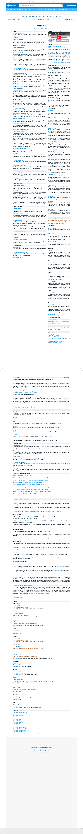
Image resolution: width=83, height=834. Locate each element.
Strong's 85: (16, 617)
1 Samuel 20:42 (51, 174)
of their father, (66, 53)
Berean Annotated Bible (18, 101)
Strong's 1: (15, 650)
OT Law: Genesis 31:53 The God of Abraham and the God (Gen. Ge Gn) (28, 734)
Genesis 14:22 (51, 275)
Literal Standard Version (18, 185)
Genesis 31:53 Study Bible (19, 726)
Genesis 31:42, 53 (60, 564)
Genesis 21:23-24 (52, 117)
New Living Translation (18, 39)
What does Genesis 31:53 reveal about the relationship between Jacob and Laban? (33, 491)
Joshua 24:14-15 (51, 158)
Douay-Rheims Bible (17, 208)
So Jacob (59, 55)
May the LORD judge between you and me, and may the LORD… (26, 390)
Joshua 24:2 (50, 85)
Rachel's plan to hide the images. (56, 341)
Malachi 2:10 (51, 538)
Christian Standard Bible (18, 108)
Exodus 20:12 (51, 151)
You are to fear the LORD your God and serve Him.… (24, 405)
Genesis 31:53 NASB (18, 722)
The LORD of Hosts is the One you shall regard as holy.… (24, 406)
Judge (65, 321)
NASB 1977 (15, 83)
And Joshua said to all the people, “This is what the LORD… (25, 392)
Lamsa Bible (16, 233)
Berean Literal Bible (17, 58)
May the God (61, 52)
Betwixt (53, 321)
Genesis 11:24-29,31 (52, 228)
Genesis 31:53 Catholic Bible (19, 731)
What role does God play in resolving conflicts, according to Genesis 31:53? (31, 480)
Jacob (62, 321)
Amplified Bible (16, 93)
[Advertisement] (41, 367)
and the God (51, 53)
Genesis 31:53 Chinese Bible (19, 728)
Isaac (59, 321)
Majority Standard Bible (18, 173)
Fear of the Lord (16, 456)
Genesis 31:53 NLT (17, 719)
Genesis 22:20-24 (52, 241)
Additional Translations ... (18, 257)
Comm (45, 28)
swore (62, 55)
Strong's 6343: (16, 691)
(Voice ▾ (55, 31)
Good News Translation (18, 142)
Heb (49, 28)
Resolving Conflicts (17, 468)
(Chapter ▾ (19, 31)
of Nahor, (56, 53)
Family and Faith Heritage (19, 462)
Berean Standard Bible (18, 52)
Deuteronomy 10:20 (52, 97)
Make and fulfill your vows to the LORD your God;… (24, 407)
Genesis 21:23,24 (52, 281)
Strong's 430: (16, 608)
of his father (51, 56)
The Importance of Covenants (19, 445)
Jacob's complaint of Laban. (55, 342)
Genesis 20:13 (45, 593)
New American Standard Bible (20, 73)
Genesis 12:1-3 (21, 505)
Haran (15, 434)
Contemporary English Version (20, 123)
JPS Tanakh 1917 (17, 247)
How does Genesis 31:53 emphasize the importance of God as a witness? (31, 478)
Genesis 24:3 (51, 292)
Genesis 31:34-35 (59, 570)
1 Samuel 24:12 (51, 71)
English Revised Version (18, 131)
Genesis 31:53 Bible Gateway (19, 714)
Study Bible (16, 377)
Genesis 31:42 (51, 305)
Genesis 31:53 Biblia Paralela (19, 727)
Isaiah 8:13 (50, 104)
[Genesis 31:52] (1, 373)
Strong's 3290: (16, 674)
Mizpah (16, 439)
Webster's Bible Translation (19, 165)
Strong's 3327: (16, 707)
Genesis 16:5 (51, 263)
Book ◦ (64, 377)
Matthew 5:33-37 (66, 557)
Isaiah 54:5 (50, 209)
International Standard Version (20, 148)
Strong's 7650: (16, 683)
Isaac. (56, 56)
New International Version (19, 33)
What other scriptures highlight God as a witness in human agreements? (30, 484)
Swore (59, 323)
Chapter (68, 377)
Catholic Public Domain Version (20, 213)
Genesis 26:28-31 (52, 128)
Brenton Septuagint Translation (20, 252)
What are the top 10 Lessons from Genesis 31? (25, 496)
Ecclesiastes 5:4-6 (30, 549)
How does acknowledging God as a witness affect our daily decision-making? (31, 487)
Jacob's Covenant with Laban (54, 46)
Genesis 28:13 (51, 77)
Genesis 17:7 (51, 233)
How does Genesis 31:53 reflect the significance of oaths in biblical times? (31, 489)
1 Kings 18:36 (51, 185)
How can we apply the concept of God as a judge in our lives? (28, 482)
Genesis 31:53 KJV (17, 723)
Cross (38, 28)
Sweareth (55, 323)
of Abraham (67, 52)
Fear (57, 321)
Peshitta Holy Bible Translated (20, 239)
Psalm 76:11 (50, 110)
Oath (49, 323)
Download (67, 62)
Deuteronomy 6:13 (52, 314)
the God (61, 53)
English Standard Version (18, 47)
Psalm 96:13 (50, 201)
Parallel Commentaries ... (18, 597)
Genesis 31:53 (16, 577)
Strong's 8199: (16, 658)
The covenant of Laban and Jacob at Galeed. (59, 344)
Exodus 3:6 (50, 143)
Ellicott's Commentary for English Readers (23, 585)
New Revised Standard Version (20, 225)
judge (49, 55)
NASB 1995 (15, 78)
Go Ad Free (3, 828)
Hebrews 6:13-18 (57, 511)
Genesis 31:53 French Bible (19, 730)
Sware (51, 323)
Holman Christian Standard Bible (20, 113)
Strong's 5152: (16, 633)
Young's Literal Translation (19, 196)
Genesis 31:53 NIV (17, 718)
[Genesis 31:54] (81, 373)
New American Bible (17, 220)
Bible (9, 19)
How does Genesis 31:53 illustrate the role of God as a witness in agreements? (32, 493)
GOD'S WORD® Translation (19, 136)
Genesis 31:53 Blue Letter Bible (20, 712)
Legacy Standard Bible (18, 88)
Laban (15, 417)
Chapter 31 (15, 19)
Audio (34, 28)
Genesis (11, 19)
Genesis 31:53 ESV (17, 720)
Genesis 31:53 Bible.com (18, 715)
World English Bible (17, 178)
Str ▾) (24, 31)
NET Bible (15, 153)
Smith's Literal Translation (19, 201)
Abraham (50, 321)
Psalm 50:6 (50, 196)
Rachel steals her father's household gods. (58, 337)
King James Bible (17, 63)
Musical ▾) (59, 31)
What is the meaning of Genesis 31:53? (23, 475)
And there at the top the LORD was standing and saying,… (25, 391)
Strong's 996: (16, 666)
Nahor (68, 321)
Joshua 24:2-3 (16, 526)
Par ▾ (22, 31)
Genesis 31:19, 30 (50, 520)
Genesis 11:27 (46, 531)
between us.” (53, 55)
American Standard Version (19, 118)
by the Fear (67, 55)
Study (42, 28)
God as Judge (16, 450)
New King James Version (19, 68)
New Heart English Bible (18, 160)
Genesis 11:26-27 (32, 517)
